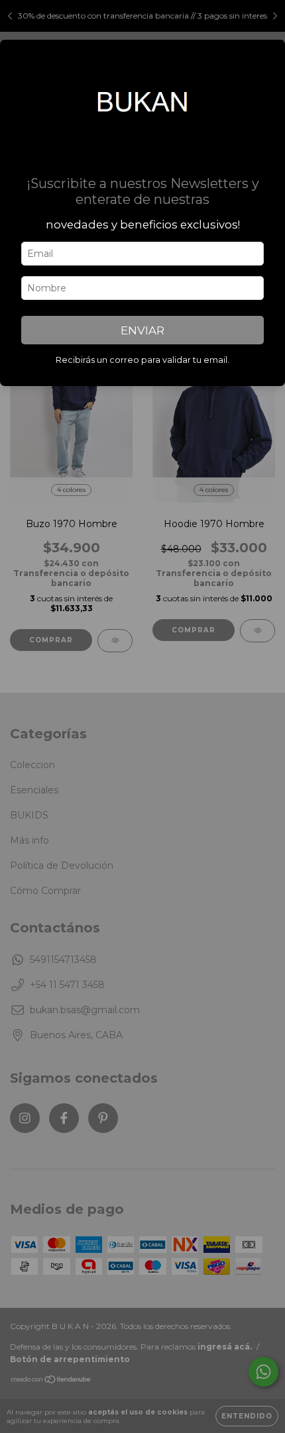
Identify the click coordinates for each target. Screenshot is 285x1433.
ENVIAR (142, 330)
